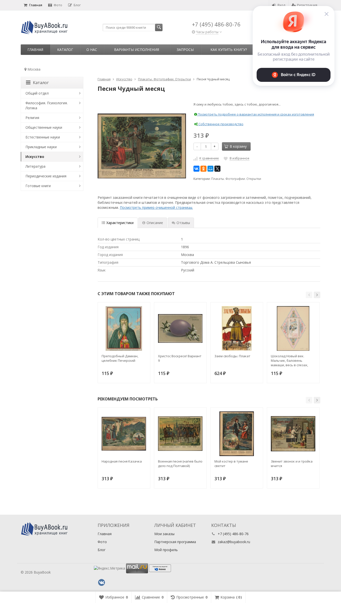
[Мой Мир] (210, 169)
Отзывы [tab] (183, 222)
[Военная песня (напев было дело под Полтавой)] (180, 433)
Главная (35, 5)
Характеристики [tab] (120, 222)
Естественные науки (42, 137)
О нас (91, 49)
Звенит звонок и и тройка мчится (292, 463)
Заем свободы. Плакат (232, 356)
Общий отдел (37, 93)
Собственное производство (220, 124)
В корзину (238, 146)
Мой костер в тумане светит (231, 463)
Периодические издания (45, 176)
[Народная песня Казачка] (124, 433)
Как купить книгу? (228, 49)
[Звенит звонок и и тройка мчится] (293, 433)
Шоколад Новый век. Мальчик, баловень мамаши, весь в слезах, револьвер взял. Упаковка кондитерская (292, 360)
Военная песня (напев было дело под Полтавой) (180, 463)
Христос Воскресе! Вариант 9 (179, 358)
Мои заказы (164, 533)
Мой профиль (166, 549)
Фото (58, 5)
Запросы (185, 49)
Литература (35, 166)
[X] (217, 169)
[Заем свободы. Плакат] (236, 328)
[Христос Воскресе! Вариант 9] (180, 328)
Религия (32, 117)
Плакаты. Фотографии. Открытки (236, 179)
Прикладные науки (41, 146)
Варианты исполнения (136, 49)
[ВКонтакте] (196, 169)
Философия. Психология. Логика (46, 105)
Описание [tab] (155, 222)
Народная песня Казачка (122, 461)
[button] (309, 295)
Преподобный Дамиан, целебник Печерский (120, 358)
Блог (77, 5)
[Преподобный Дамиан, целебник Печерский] (124, 328)
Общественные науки (43, 127)
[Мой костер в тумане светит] (236, 433)
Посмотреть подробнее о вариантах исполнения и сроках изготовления (255, 114)
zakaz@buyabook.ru (234, 541)
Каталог (65, 49)
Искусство (34, 156)
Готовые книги (38, 185)
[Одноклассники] (203, 169)
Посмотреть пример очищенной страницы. (156, 207)
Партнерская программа (175, 541)
